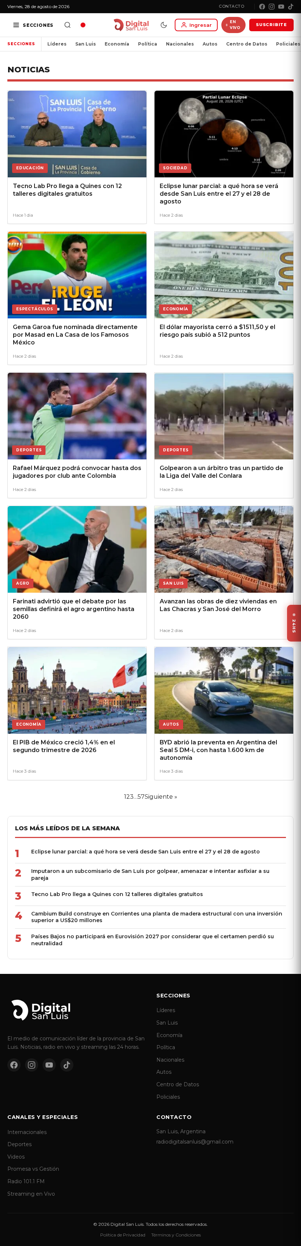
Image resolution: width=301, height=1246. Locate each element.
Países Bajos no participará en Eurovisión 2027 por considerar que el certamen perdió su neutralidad (152, 940)
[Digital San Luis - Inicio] (130, 25)
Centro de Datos (246, 44)
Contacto (231, 6)
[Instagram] (272, 7)
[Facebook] (262, 7)
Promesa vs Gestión (33, 1169)
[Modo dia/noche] (163, 25)
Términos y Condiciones (176, 1235)
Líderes (56, 44)
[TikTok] (291, 7)
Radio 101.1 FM (26, 1181)
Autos (210, 44)
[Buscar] (67, 25)
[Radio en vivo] (83, 25)
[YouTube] (281, 7)
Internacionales (27, 1132)
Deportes (19, 1144)
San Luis (85, 44)
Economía (117, 44)
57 (141, 796)
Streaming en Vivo (31, 1194)
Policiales (168, 1097)
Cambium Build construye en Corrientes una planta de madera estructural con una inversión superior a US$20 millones (156, 917)
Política (147, 44)
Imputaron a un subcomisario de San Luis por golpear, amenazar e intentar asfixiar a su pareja (150, 874)
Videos (16, 1156)
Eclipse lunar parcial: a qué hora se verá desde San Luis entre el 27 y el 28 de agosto (145, 851)
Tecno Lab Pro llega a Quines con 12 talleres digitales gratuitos (117, 894)
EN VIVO (235, 24)
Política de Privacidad (122, 1235)
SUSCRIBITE (271, 24)
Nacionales (180, 44)
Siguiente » (161, 796)
